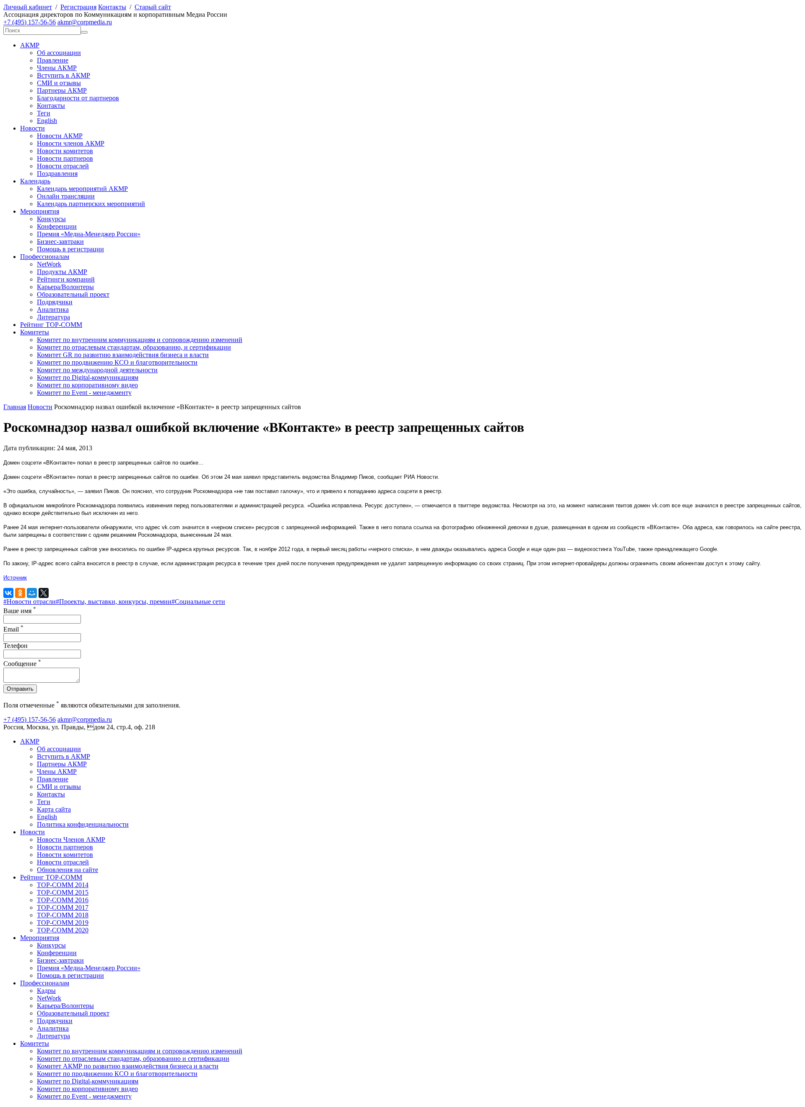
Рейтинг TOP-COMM (51, 324)
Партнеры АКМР (62, 90)
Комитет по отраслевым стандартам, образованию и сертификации (133, 1058)
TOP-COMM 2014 (62, 884)
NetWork (49, 264)
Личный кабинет (27, 6)
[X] (44, 593)
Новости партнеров (65, 158)
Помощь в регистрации (70, 249)
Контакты (112, 6)
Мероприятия (39, 211)
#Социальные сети (198, 601)
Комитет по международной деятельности (97, 369)
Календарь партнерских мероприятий (91, 203)
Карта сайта (54, 809)
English (47, 120)
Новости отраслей (63, 166)
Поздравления (57, 173)
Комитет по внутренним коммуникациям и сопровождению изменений (139, 339)
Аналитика (53, 309)
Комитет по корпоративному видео (87, 385)
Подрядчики (55, 301)
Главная (14, 406)
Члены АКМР (57, 67)
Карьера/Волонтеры (65, 286)
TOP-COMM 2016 (62, 899)
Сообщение (22, 663)
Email (13, 629)
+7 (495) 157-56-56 (29, 22)
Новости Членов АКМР (71, 839)
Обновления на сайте (67, 869)
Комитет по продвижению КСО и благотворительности (117, 362)
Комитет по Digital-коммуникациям (87, 377)
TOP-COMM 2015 (62, 892)
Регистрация (78, 6)
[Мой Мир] (32, 593)
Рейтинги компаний (66, 279)
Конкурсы (51, 218)
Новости (32, 128)
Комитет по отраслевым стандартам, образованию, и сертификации (134, 347)
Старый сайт (153, 6)
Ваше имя (19, 610)
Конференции (57, 226)
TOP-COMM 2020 (62, 930)
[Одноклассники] (20, 593)
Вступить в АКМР (63, 75)
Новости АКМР (60, 135)
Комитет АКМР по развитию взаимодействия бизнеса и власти (127, 1066)
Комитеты (34, 332)
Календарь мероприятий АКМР (82, 188)
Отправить (20, 689)
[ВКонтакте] (8, 593)
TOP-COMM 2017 (62, 907)
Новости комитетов (65, 150)
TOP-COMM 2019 (62, 922)
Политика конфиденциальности (83, 824)
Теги (43, 113)
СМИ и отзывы (59, 82)
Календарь (35, 181)
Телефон (15, 645)
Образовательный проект (73, 294)
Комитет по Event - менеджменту (84, 392)
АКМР (29, 45)
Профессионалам (44, 256)
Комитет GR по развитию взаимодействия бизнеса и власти (123, 354)
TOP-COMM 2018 (62, 915)
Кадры (46, 990)
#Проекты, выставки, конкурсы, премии (113, 601)
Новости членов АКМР (70, 143)
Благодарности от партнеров (78, 98)
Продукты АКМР (62, 271)
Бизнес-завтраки (60, 241)
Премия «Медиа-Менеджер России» (88, 234)
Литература (53, 317)
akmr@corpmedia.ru (84, 22)
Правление (52, 60)
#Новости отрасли (29, 601)
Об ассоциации (59, 52)
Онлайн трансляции (66, 196)
